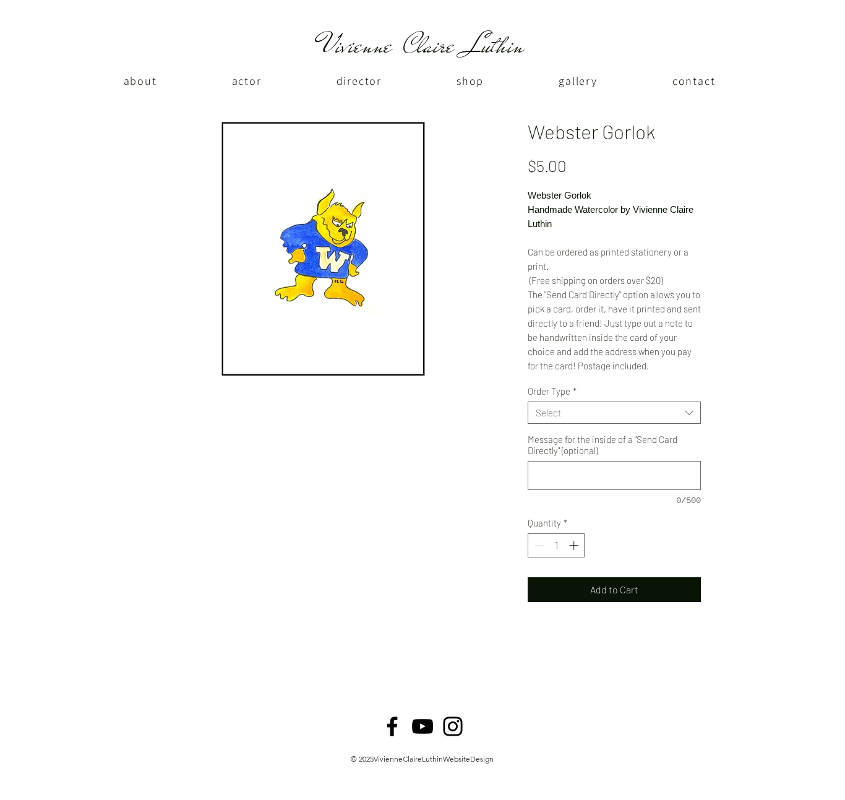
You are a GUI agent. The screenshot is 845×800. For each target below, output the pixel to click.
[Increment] (575, 545)
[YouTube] (422, 726)
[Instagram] (453, 726)
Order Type (552, 391)
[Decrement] (538, 545)
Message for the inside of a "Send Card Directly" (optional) (602, 445)
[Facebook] (392, 726)
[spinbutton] (556, 545)
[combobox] (614, 413)
